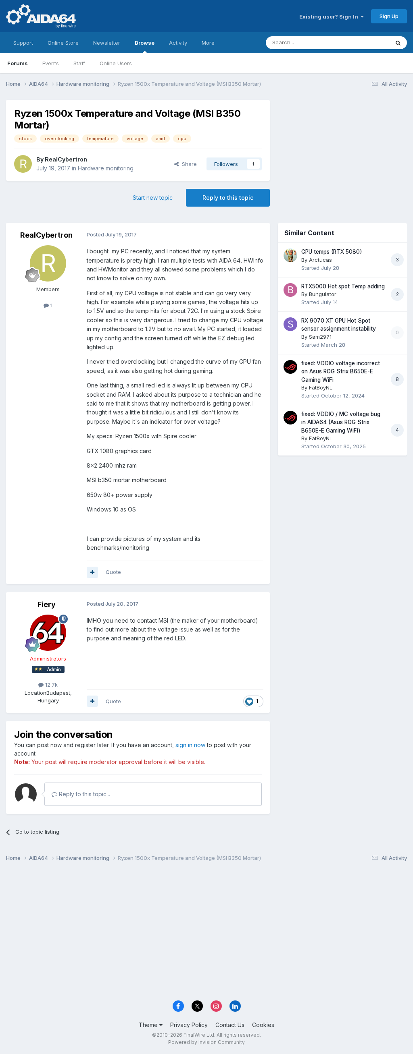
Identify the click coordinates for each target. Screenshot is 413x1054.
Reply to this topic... (83, 794)
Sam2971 (320, 336)
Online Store (63, 42)
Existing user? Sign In (330, 16)
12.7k (51, 684)
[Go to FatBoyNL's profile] (290, 367)
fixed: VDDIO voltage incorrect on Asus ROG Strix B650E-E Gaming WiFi (340, 371)
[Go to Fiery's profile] (48, 633)
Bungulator (322, 294)
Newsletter (106, 42)
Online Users (116, 63)
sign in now (190, 744)
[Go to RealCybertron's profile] (23, 164)
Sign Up (389, 16)
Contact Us (229, 1024)
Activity (178, 42)
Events (50, 63)
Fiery (47, 604)
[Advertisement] (342, 153)
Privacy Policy (189, 1024)
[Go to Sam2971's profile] (290, 324)
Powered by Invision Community (206, 1042)
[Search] (398, 42)
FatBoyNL (320, 387)
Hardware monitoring (105, 168)
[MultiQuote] (92, 572)
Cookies (263, 1024)
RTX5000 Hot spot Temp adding (343, 286)
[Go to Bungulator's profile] (290, 290)
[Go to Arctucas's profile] (290, 255)
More (208, 42)
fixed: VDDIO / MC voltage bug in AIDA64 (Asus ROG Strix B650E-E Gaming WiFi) (340, 422)
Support (23, 42)
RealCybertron (66, 159)
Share (188, 164)
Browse (144, 42)
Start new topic (153, 197)
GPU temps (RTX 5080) (331, 251)
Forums (17, 63)
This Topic (365, 42)
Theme (149, 1024)
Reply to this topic (227, 197)
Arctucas (320, 260)
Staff (79, 63)
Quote (113, 572)
